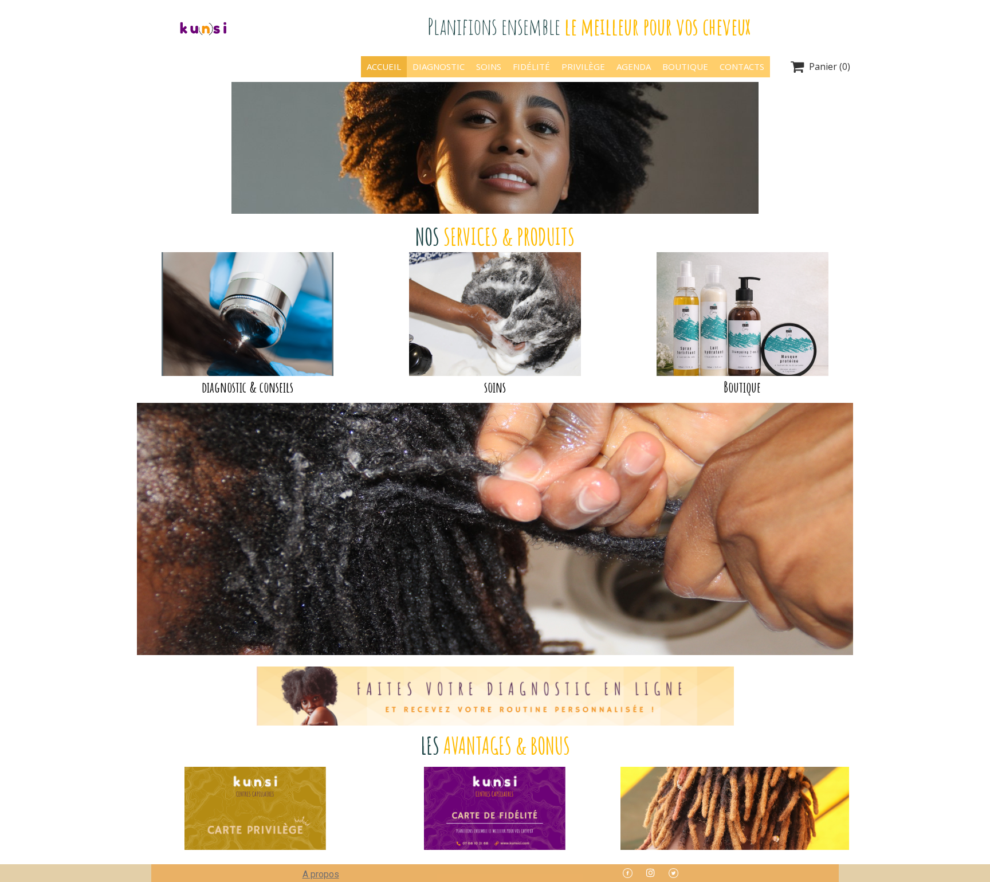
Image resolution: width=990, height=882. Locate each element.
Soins (488, 66)
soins (495, 387)
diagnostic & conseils (247, 387)
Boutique (685, 66)
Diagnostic (438, 66)
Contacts (742, 66)
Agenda (633, 66)
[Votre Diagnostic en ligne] (494, 696)
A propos (320, 874)
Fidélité (531, 66)
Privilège (583, 66)
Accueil (384, 66)
